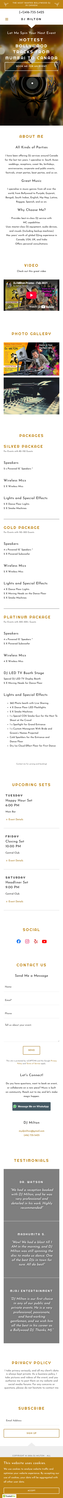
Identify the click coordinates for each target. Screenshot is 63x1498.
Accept (31, 1491)
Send (31, 1050)
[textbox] (31, 987)
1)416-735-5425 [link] (33, 12)
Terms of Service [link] (33, 1064)
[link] (31, 19)
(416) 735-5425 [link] (31, 1135)
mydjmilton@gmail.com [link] (31, 1131)
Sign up (32, 1433)
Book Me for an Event (31, 66)
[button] (8, 19)
